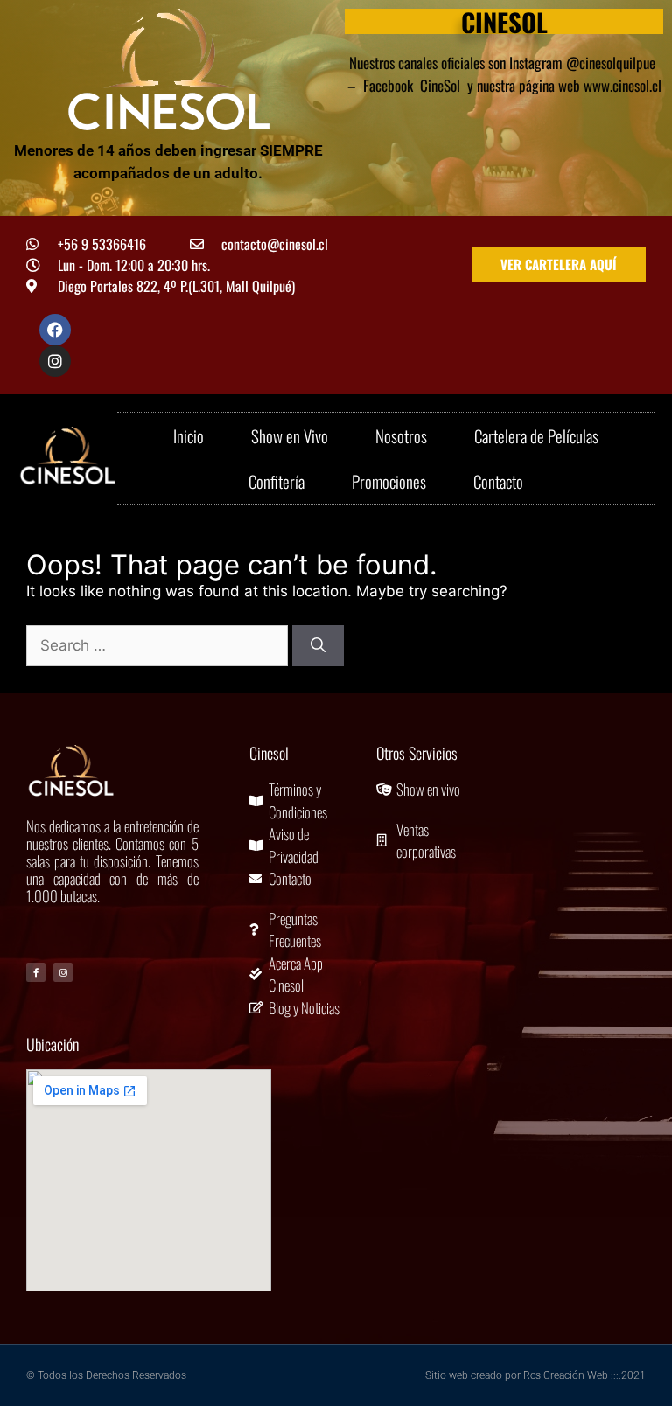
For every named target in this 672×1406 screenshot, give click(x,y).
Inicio (188, 435)
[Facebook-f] (36, 972)
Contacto (498, 481)
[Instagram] (55, 361)
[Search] (318, 646)
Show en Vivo (289, 435)
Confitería (276, 481)
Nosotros (401, 435)
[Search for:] (159, 645)
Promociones (389, 481)
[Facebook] (55, 329)
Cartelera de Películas (536, 435)
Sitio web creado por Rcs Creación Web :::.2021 (535, 1375)
